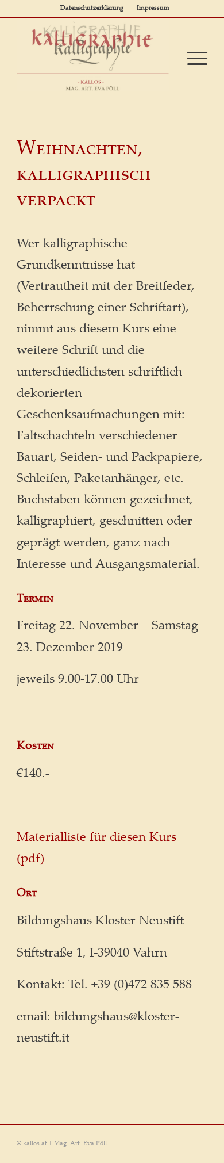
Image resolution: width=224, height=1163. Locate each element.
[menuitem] (92, 9)
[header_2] (93, 54)
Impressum (153, 8)
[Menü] (191, 59)
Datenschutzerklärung (91, 8)
